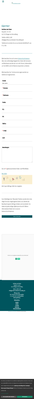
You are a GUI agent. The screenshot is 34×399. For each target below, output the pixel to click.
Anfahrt (17, 304)
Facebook (17, 305)
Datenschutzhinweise (23, 58)
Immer (19, 258)
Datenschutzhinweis (17, 308)
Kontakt (17, 302)
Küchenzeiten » (17, 300)
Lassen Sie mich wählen (4, 393)
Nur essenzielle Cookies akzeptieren (8, 396)
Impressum (17, 307)
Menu (3, 1)
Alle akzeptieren (24, 396)
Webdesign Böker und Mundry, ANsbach (12, 311)
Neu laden (4, 173)
